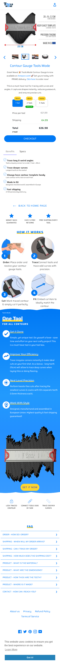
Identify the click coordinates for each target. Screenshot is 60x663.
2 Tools (29, 103)
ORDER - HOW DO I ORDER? (16, 534)
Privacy (27, 611)
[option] (15, 57)
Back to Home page (32, 206)
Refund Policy (42, 611)
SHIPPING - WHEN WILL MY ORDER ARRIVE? (24, 541)
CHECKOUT (30, 139)
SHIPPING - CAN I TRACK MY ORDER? (20, 548)
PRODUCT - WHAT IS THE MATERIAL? (20, 563)
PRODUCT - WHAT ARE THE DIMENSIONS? (22, 570)
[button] (11, 649)
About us (15, 611)
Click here (31, 79)
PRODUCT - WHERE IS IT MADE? (18, 584)
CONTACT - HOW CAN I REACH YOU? (19, 591)
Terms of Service (30, 616)
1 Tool (18, 103)
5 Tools (42, 103)
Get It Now (30, 487)
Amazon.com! (24, 75)
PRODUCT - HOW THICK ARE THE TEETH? (22, 577)
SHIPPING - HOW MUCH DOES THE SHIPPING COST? (27, 555)
